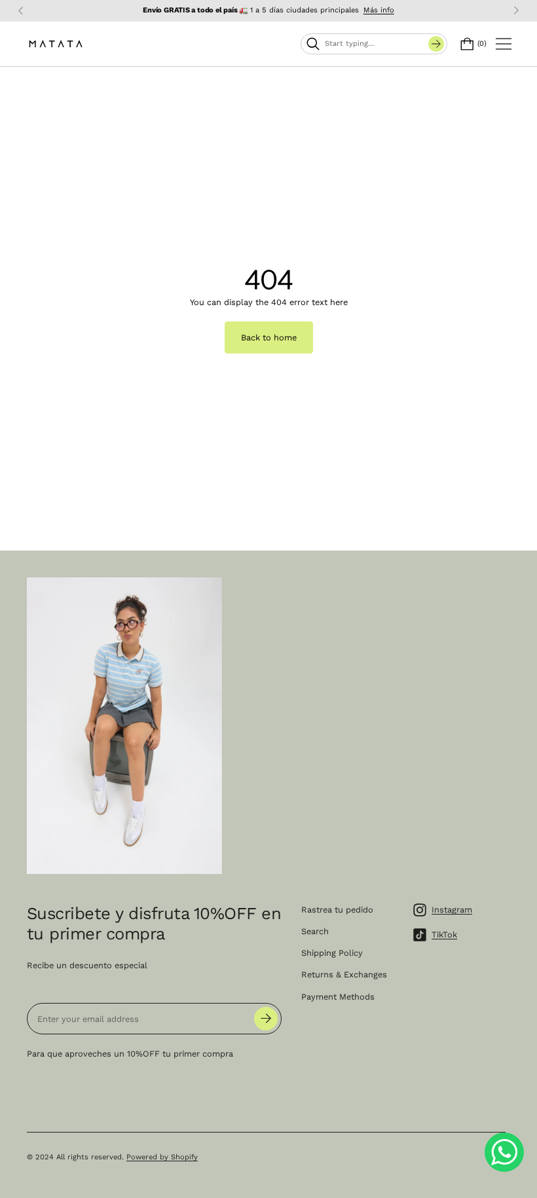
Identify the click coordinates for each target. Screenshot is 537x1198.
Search (315, 931)
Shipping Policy (332, 953)
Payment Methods (338, 997)
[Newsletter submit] (266, 1018)
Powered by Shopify (162, 1157)
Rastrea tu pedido (337, 910)
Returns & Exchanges (344, 974)
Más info (378, 10)
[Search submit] (436, 44)
